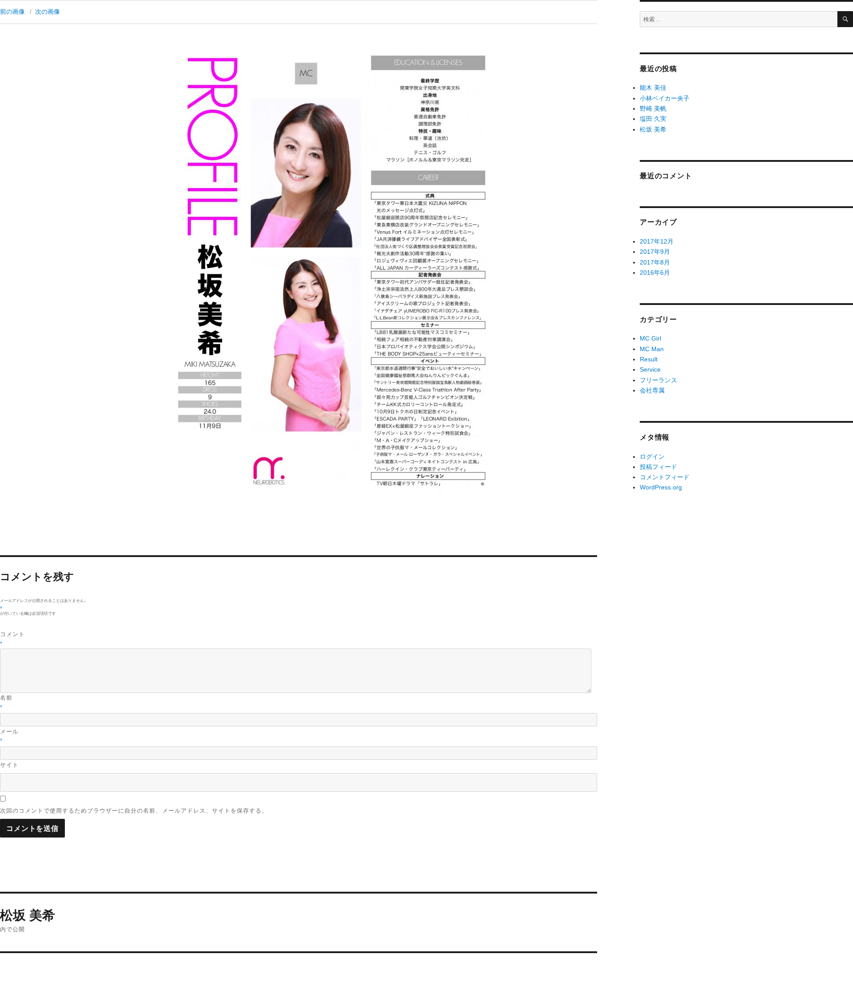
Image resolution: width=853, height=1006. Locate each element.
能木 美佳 (653, 87)
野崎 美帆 (653, 108)
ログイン (652, 456)
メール (9, 734)
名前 (6, 701)
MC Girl (650, 338)
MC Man (652, 349)
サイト (9, 764)
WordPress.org (661, 487)
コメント (12, 637)
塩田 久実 (653, 118)
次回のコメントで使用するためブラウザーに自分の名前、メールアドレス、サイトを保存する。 (134, 810)
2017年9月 (655, 251)
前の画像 (12, 11)
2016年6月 (655, 272)
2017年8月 (655, 262)
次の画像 (47, 11)
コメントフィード (665, 477)
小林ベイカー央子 (665, 98)
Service (650, 369)
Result (649, 359)
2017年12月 (657, 241)
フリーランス (658, 380)
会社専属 (652, 390)
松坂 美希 (653, 129)
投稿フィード (658, 466)
